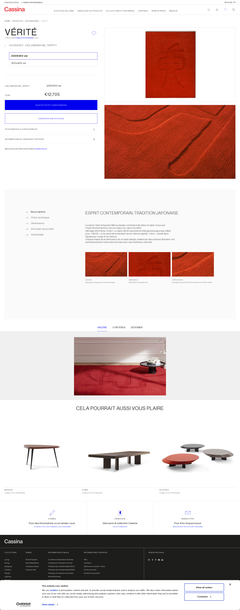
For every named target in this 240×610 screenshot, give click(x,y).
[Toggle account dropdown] (217, 9)
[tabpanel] (148, 254)
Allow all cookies (204, 587)
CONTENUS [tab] (119, 327)
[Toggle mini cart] (234, 9)
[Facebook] (152, 561)
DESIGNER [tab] (137, 327)
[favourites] (225, 9)
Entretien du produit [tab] (42, 229)
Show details (48, 604)
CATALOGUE (120, 519)
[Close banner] (230, 584)
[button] (51, 139)
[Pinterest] (155, 561)
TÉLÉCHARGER (120, 527)
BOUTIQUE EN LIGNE (64, 11)
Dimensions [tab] (37, 223)
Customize (202, 596)
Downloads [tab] (37, 234)
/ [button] (230, 2)
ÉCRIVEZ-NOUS (40, 149)
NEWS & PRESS (159, 11)
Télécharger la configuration (21, 129)
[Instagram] (149, 561)
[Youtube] (159, 561)
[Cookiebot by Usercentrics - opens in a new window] (23, 604)
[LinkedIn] (162, 561)
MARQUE (173, 11)
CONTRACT (143, 11)
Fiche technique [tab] (40, 217)
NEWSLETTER (188, 519)
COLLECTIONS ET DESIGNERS (120, 11)
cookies (54, 590)
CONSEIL (52, 519)
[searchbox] (208, 10)
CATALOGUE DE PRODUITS (89, 11)
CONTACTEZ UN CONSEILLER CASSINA (52, 527)
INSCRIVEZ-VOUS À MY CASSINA (188, 527)
